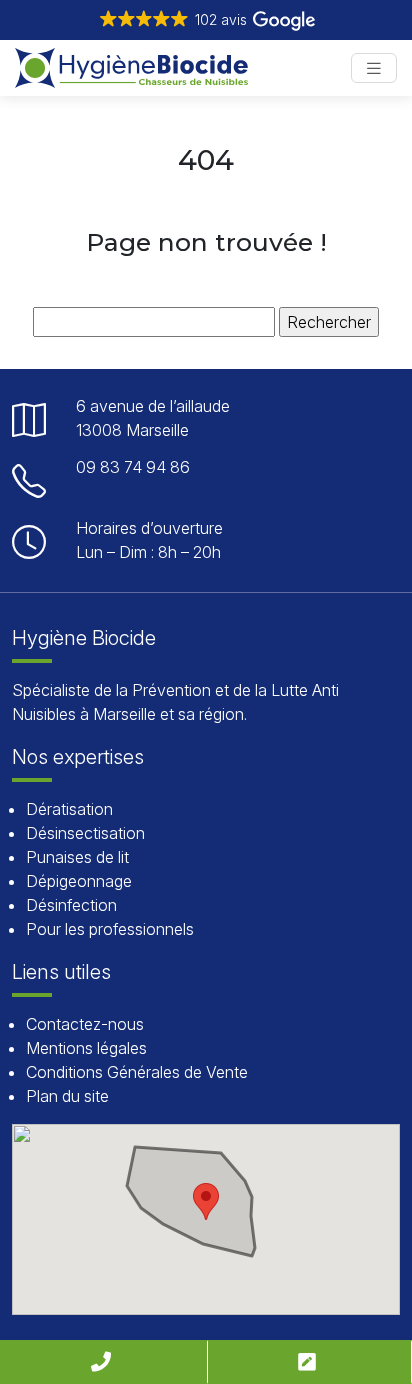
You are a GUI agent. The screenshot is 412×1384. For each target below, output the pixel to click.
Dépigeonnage (79, 881)
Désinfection (71, 905)
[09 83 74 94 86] (103, 1362)
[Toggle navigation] (374, 68)
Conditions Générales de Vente (137, 1072)
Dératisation (69, 809)
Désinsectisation (85, 833)
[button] (206, 20)
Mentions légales (86, 1048)
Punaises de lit (77, 857)
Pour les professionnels (110, 929)
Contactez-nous (85, 1024)
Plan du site (67, 1096)
